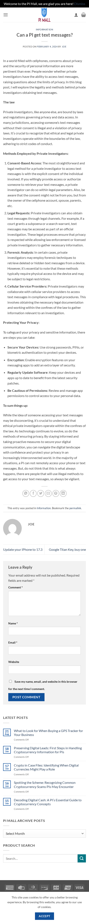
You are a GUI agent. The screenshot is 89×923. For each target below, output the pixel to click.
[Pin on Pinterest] (55, 493)
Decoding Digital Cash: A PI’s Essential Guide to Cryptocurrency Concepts (48, 802)
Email (12, 642)
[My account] (76, 14)
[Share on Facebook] (33, 493)
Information (44, 29)
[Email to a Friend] (48, 493)
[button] (5, 15)
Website (13, 662)
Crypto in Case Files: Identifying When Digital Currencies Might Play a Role (46, 767)
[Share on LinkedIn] (63, 493)
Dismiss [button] (79, 4)
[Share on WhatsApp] (25, 493)
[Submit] (82, 858)
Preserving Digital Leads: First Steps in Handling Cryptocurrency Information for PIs (48, 750)
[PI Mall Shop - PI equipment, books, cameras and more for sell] (44, 14)
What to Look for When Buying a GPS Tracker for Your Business (48, 733)
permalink (75, 508)
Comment (15, 587)
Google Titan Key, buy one (67, 549)
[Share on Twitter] (40, 493)
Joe (64, 46)
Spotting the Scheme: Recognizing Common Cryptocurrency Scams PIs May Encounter (45, 784)
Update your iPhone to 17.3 (22, 549)
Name (13, 623)
